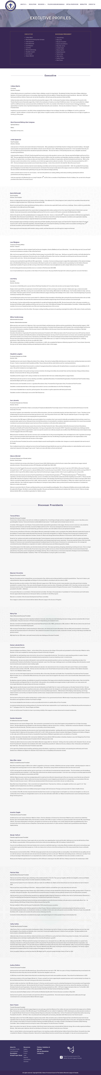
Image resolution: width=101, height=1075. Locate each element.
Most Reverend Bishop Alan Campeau (35, 39)
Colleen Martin (29, 37)
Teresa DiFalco (60, 37)
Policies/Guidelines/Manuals (56, 4)
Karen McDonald (30, 43)
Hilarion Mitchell (30, 56)
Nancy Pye (59, 39)
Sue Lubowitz (29, 54)
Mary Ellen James (60, 46)
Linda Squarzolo (30, 41)
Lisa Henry (28, 47)
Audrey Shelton (60, 58)
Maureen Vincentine (61, 41)
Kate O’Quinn (59, 60)
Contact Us (92, 4)
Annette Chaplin (60, 48)
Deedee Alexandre (60, 52)
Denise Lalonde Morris (61, 43)
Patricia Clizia (59, 54)
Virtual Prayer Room (72, 4)
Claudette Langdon (30, 51)
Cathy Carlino (59, 56)
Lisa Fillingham (29, 45)
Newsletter (83, 4)
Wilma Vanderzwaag (31, 49)
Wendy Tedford (60, 50)
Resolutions (32, 4)
